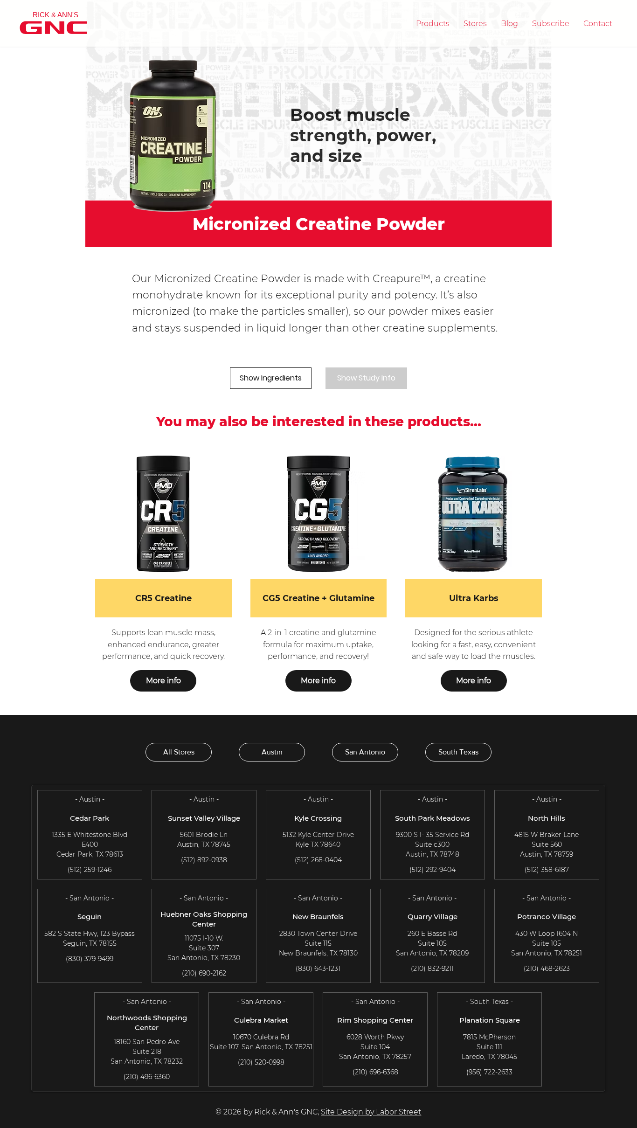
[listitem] (163, 578)
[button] (433, 23)
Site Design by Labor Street (371, 1111)
